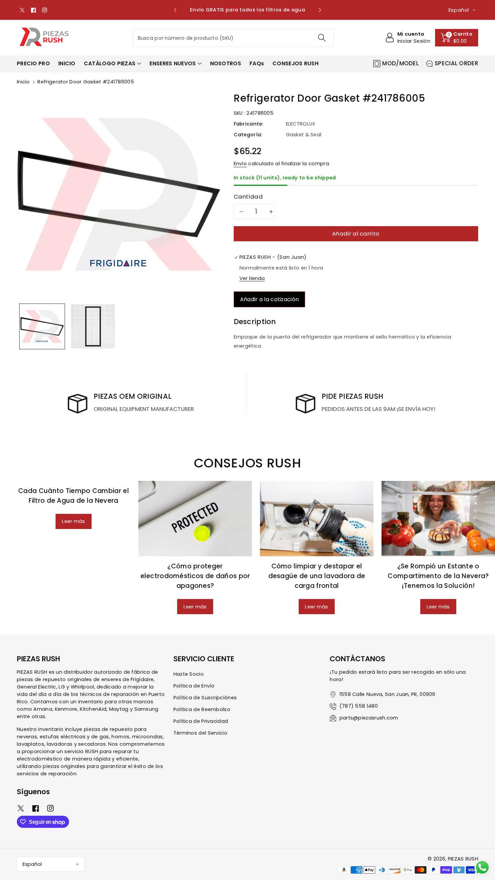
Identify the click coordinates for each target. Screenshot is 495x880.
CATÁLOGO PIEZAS (110, 63)
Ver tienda (252, 278)
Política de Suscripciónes (205, 697)
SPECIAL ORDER (456, 63)
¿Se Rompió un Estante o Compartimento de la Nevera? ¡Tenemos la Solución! (438, 576)
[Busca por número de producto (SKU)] (321, 37)
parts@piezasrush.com (368, 717)
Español (32, 864)
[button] (456, 37)
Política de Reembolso (201, 709)
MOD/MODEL (400, 63)
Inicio (23, 81)
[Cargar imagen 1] (42, 326)
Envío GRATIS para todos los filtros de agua (247, 9)
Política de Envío (194, 685)
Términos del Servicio (200, 733)
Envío (240, 163)
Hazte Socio (188, 674)
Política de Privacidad (200, 721)
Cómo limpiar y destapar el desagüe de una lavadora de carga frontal (316, 576)
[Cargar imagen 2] (92, 326)
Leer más (73, 521)
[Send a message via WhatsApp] (482, 867)
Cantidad (248, 196)
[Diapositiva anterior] (175, 10)
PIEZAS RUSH (463, 858)
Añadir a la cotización (269, 299)
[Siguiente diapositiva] (319, 10)
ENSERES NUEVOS (173, 63)
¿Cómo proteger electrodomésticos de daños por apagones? (195, 576)
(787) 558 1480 (358, 706)
